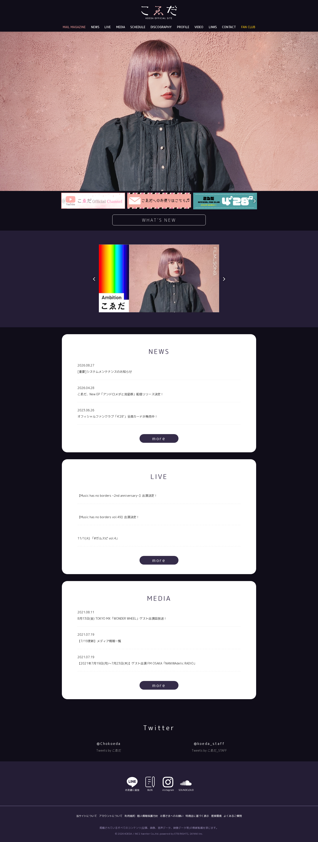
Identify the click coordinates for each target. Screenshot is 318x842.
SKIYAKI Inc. (196, 833)
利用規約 (130, 816)
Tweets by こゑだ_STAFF (209, 750)
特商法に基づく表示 (197, 816)
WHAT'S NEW (159, 220)
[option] (159, 111)
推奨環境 (216, 816)
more (159, 438)
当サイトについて (86, 816)
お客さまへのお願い (171, 816)
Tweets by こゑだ (108, 750)
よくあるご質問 (233, 816)
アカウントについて (110, 816)
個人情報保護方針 (147, 816)
